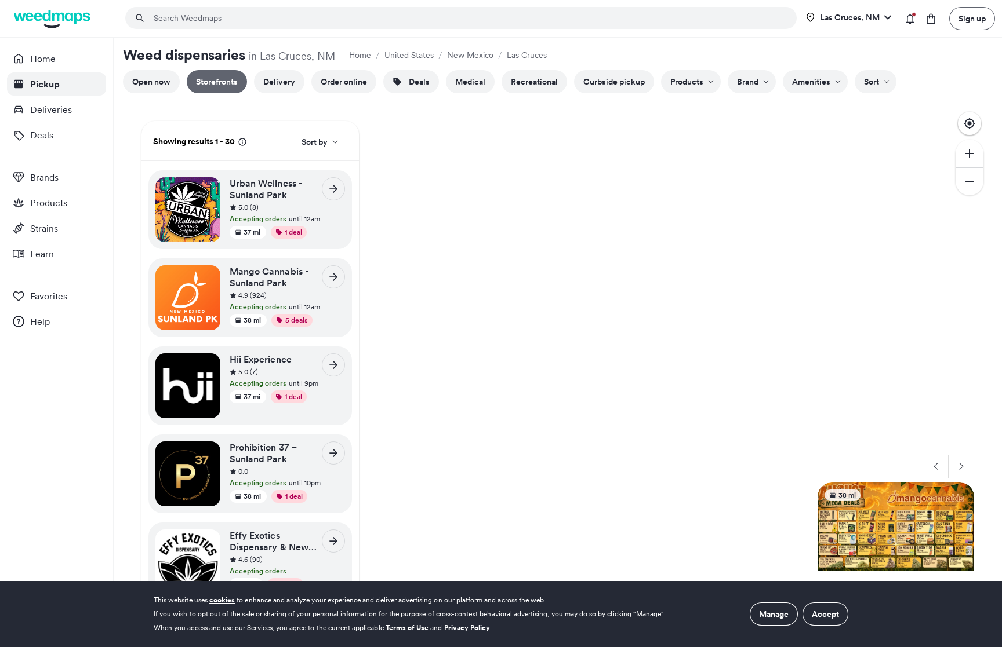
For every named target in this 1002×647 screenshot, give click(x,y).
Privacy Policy (467, 627)
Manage (774, 614)
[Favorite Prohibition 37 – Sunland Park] (207, 453)
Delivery (279, 81)
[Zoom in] (969, 153)
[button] (287, 208)
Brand (747, 81)
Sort (871, 81)
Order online (344, 81)
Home (360, 55)
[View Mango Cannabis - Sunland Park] (333, 276)
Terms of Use (407, 627)
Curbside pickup (614, 81)
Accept (825, 614)
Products (686, 81)
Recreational (534, 81)
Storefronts (217, 81)
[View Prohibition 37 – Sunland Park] (333, 453)
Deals (419, 81)
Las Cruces (527, 55)
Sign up (972, 18)
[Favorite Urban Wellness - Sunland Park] (207, 189)
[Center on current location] (969, 123)
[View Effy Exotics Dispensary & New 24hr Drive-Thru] (333, 541)
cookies (222, 599)
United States (409, 55)
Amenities (811, 81)
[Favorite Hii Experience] (207, 365)
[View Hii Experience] (333, 364)
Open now (151, 81)
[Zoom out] (969, 181)
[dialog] (501, 614)
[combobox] (468, 18)
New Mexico (470, 55)
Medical (470, 81)
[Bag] (931, 18)
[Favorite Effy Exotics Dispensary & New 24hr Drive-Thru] (207, 541)
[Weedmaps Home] (53, 18)
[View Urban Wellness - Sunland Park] (333, 188)
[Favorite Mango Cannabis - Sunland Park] (207, 277)
